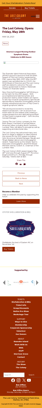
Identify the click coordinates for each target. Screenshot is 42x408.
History (21, 361)
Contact (21, 357)
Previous (21, 173)
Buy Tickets (30, 8)
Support (21, 319)
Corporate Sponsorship (21, 328)
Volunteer (21, 331)
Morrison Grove (21, 354)
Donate (12, 8)
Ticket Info (21, 305)
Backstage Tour (21, 314)
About (21, 339)
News (5, 43)
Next (21, 184)
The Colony (21, 368)
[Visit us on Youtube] (29, 380)
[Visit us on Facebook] (13, 380)
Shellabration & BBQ (21, 302)
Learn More (21, 201)
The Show (21, 364)
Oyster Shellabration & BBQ (16, 212)
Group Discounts (21, 308)
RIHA (21, 348)
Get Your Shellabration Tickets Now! (18, 3)
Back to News (21, 178)
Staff (21, 351)
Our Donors (21, 334)
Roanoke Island (21, 341)
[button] (16, 163)
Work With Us (21, 345)
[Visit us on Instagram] (18, 380)
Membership (21, 325)
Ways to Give (21, 322)
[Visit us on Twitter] (24, 380)
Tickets (21, 299)
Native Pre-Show (21, 311)
